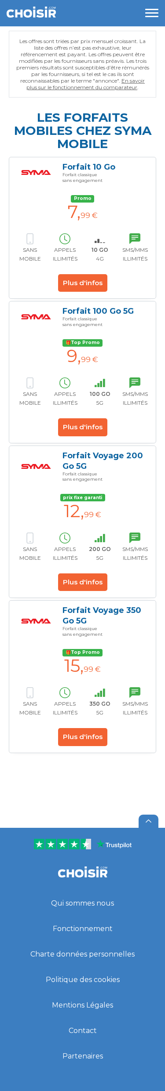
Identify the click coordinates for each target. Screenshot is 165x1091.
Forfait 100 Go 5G (98, 311)
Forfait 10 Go (88, 167)
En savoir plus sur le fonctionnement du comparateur (85, 84)
